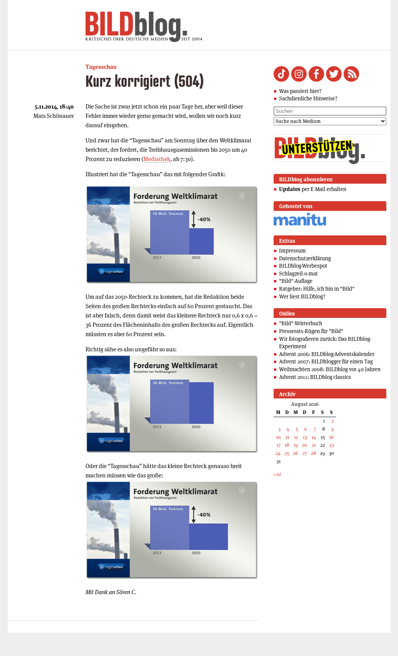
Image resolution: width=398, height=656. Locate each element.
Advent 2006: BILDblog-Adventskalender (326, 354)
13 (305, 437)
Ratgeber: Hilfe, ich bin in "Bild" (316, 288)
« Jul (277, 474)
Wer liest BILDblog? (302, 296)
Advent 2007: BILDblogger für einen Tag (326, 361)
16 (331, 437)
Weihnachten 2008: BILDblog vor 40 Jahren (330, 369)
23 (331, 445)
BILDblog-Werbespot (303, 265)
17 (278, 445)
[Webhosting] (300, 224)
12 (296, 437)
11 (287, 437)
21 (314, 445)
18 (287, 445)
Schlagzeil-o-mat (298, 273)
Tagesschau (101, 66)
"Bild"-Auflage (295, 280)
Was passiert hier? (300, 91)
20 (304, 445)
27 (304, 453)
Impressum (292, 250)
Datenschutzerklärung (305, 258)
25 (287, 453)
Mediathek (156, 159)
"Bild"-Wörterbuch (300, 323)
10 (278, 437)
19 (295, 445)
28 (313, 453)
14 (313, 437)
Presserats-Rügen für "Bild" (311, 331)
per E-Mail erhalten (312, 189)
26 (295, 453)
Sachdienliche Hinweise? (308, 98)
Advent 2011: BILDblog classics (315, 377)
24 (278, 453)
